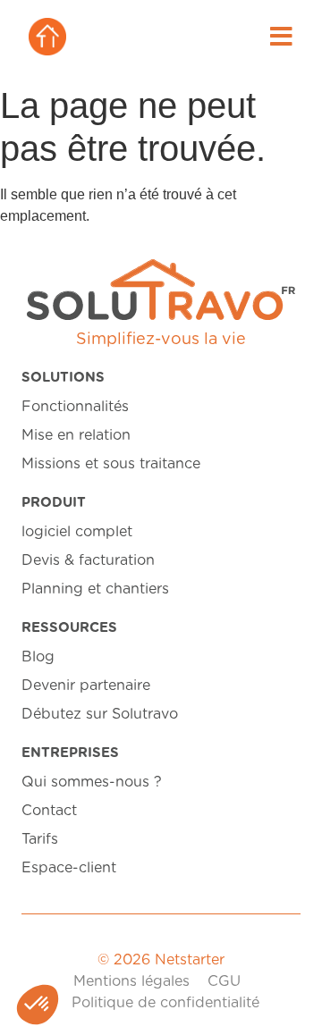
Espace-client (68, 868)
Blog (38, 657)
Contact (49, 811)
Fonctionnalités (75, 407)
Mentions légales (131, 981)
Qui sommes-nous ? (91, 782)
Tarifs (39, 839)
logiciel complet (76, 532)
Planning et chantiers (95, 589)
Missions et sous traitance (110, 464)
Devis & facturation (88, 560)
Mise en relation (76, 435)
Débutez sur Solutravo (99, 714)
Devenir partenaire (85, 685)
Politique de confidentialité (165, 1003)
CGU (224, 981)
